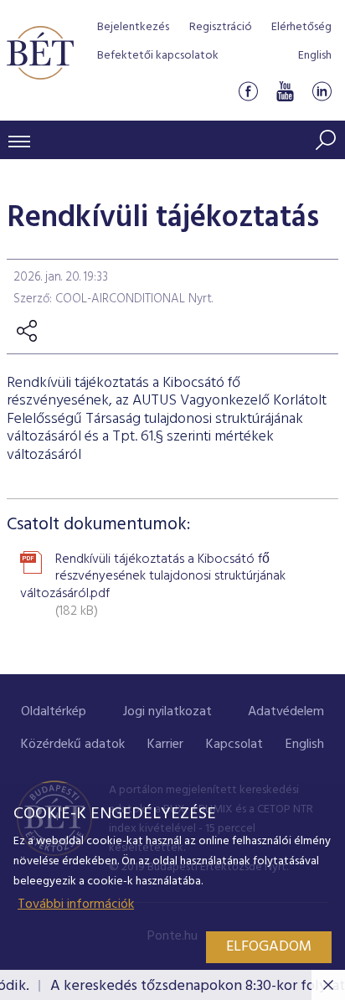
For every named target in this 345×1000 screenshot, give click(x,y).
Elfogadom (269, 947)
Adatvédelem (286, 712)
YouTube (284, 91)
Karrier (165, 744)
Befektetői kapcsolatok (158, 55)
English (315, 55)
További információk (76, 904)
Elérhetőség (301, 27)
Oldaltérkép (53, 712)
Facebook (248, 91)
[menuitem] (53, 712)
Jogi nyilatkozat (167, 712)
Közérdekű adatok (73, 744)
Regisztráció (220, 27)
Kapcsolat (234, 744)
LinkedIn (321, 91)
